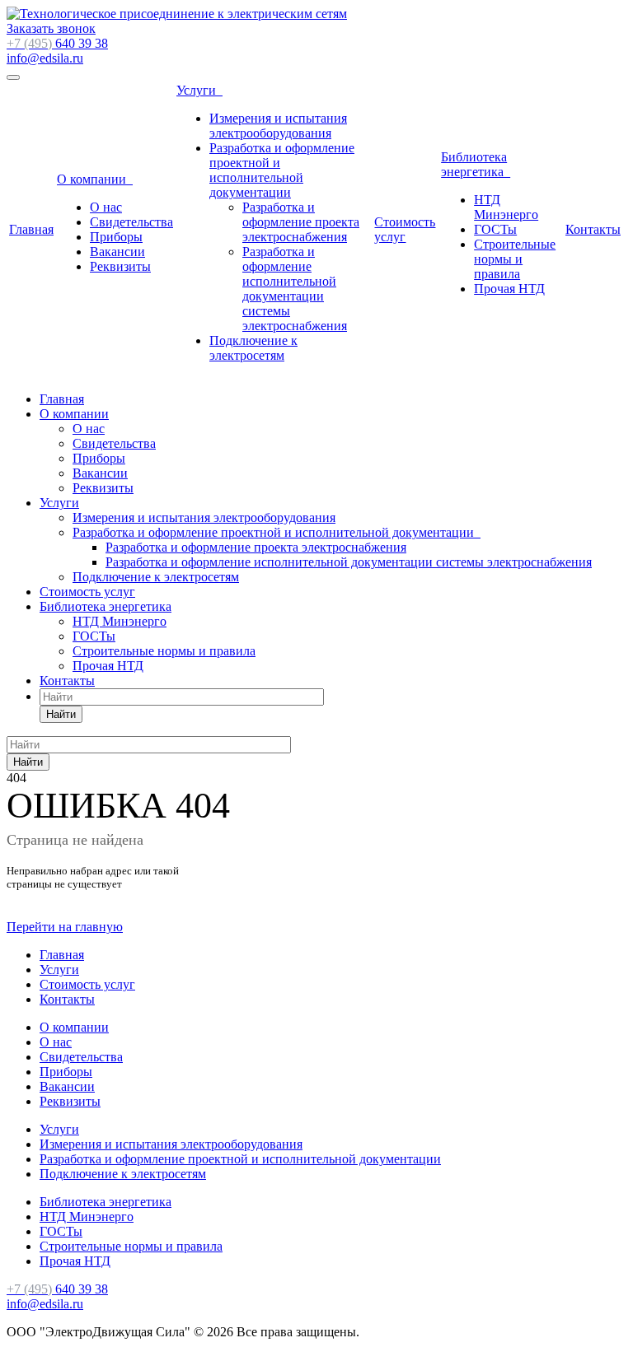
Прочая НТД (509, 289)
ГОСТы (495, 229)
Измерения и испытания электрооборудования (278, 125)
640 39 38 (57, 43)
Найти (61, 714)
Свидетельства (131, 222)
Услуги (199, 90)
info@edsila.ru (45, 58)
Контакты (593, 229)
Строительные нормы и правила (515, 259)
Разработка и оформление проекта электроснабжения (300, 222)
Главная (31, 229)
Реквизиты (120, 266)
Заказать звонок (51, 28)
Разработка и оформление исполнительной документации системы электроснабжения (294, 289)
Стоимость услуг (404, 229)
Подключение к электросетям (253, 347)
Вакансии (117, 252)
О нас (106, 207)
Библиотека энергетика (475, 164)
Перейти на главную (65, 927)
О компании (95, 179)
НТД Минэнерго (506, 207)
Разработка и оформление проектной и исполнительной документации (281, 170)
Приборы (116, 237)
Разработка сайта (54, 1347)
